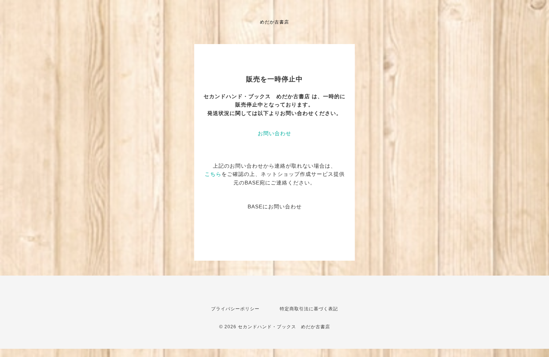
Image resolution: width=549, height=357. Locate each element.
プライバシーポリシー (235, 308)
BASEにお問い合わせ (275, 206)
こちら (213, 174)
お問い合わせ (274, 133)
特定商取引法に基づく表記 (309, 308)
